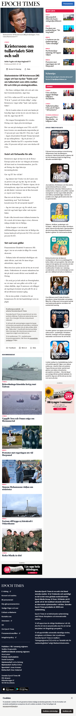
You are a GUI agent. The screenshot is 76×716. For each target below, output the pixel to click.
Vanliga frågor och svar (10, 608)
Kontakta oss (6, 616)
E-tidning (5, 591)
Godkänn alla (67, 711)
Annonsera (5, 621)
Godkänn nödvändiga (50, 711)
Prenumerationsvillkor (10, 633)
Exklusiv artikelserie (9, 612)
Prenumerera (68, 4)
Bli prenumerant (7, 600)
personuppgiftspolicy (10, 706)
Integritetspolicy (8, 637)
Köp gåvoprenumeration (10, 604)
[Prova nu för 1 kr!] (22, 569)
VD (3, 625)
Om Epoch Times (8, 629)
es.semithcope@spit (59, 79)
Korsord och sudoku (9, 596)
